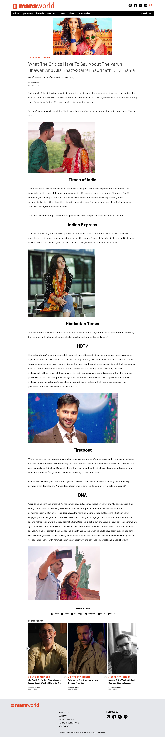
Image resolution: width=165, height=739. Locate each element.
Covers (62, 13)
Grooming (28, 13)
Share (56, 613)
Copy (112, 613)
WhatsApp (78, 613)
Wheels (72, 13)
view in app (146, 13)
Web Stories (84, 13)
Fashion (16, 13)
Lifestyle (40, 13)
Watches (51, 13)
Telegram (91, 613)
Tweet (66, 613)
